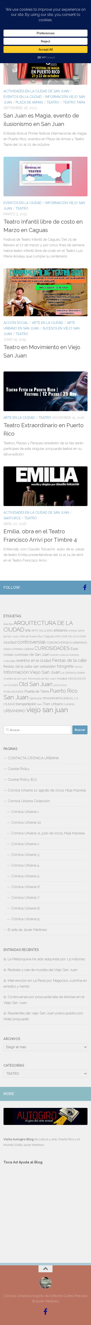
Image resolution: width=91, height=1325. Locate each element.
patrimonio (60, 685)
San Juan (16, 697)
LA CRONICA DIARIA (73, 672)
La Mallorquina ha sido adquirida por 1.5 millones (46, 959)
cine (57, 636)
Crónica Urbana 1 (25, 812)
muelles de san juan (15, 678)
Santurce (35, 698)
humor (78, 666)
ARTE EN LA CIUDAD (47, 323)
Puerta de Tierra (36, 691)
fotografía (65, 666)
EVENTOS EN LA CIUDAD (23, 97)
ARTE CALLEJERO (42, 630)
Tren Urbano (53, 704)
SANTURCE (12, 518)
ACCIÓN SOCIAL (16, 323)
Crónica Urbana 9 (25, 919)
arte (28, 630)
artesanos (60, 630)
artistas (72, 630)
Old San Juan (35, 684)
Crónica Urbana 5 (25, 876)
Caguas (49, 636)
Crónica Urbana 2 (25, 844)
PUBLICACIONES (14, 691)
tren (39, 704)
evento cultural (59, 654)
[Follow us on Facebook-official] (85, 587)
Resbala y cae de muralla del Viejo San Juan (42, 970)
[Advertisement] (46, 1209)
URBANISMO (14, 711)
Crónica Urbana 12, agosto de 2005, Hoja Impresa (47, 790)
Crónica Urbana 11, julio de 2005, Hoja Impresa (48, 833)
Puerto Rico (63, 691)
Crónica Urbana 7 (25, 897)
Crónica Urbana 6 (25, 887)
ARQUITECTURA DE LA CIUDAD (38, 626)
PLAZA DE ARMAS (29, 102)
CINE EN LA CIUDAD (73, 636)
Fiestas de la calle (69, 660)
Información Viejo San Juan (32, 672)
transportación (26, 704)
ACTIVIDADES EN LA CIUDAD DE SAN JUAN (36, 91)
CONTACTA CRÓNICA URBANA (33, 758)
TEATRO (53, 102)
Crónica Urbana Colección (29, 801)
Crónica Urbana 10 (26, 822)
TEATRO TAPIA (74, 102)
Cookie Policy (18, 769)
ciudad (10, 642)
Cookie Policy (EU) (22, 779)
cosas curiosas (13, 649)
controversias (31, 642)
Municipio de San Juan (42, 678)
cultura (29, 649)
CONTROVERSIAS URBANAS (67, 642)
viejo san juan (47, 710)
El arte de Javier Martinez (27, 930)
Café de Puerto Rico (31, 636)
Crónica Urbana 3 (25, 855)
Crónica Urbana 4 (25, 865)
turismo (69, 704)
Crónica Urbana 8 (25, 908)
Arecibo (8, 624)
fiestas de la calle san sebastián (30, 666)
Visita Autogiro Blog (19, 1139)
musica (62, 678)
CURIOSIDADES (52, 648)
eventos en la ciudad (33, 660)
